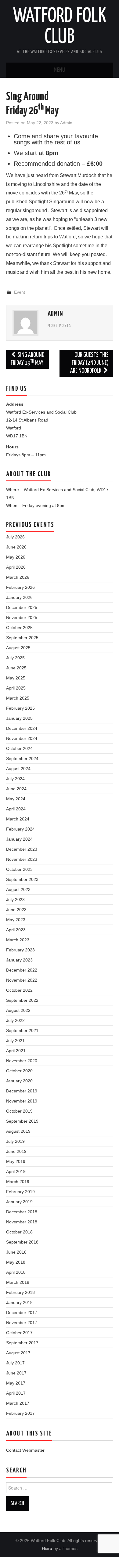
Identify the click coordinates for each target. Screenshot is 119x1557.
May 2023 (15, 919)
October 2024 (19, 748)
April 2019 (16, 1171)
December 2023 (21, 849)
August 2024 (18, 768)
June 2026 (16, 547)
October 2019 (19, 1111)
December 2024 (21, 728)
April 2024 (16, 808)
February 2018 (20, 1292)
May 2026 (15, 557)
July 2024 (15, 778)
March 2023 (17, 939)
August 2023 (18, 889)
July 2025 (15, 657)
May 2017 (15, 1383)
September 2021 (22, 1030)
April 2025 (16, 688)
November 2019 (21, 1101)
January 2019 (19, 1201)
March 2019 (17, 1181)
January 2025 (19, 718)
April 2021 (16, 1050)
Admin (66, 122)
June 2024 (16, 788)
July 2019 (15, 1141)
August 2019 (18, 1131)
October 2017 (19, 1332)
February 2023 (20, 949)
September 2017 (22, 1342)
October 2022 (19, 990)
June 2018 (16, 1252)
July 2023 (15, 899)
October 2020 (19, 1070)
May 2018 (15, 1262)
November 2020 (21, 1060)
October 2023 (19, 869)
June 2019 (16, 1151)
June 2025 (16, 667)
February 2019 (20, 1191)
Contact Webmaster (25, 1450)
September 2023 (22, 879)
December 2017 (21, 1312)
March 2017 (17, 1403)
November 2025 (21, 617)
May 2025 (15, 677)
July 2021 (15, 1040)
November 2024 (21, 738)
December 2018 (21, 1211)
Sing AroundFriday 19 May (28, 359)
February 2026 (20, 587)
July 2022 (15, 1020)
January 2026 (19, 597)
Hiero (47, 1548)
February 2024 (20, 829)
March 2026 (17, 577)
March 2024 (17, 819)
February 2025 (20, 708)
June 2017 (16, 1373)
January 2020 (19, 1080)
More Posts (59, 326)
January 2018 (19, 1302)
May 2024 (15, 798)
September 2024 (22, 758)
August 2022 (18, 1010)
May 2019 (15, 1161)
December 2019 (21, 1090)
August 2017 (18, 1352)
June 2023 (16, 909)
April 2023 (16, 929)
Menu (59, 70)
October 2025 (19, 627)
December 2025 (21, 607)
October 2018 (19, 1231)
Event (19, 292)
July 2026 (15, 536)
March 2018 (17, 1282)
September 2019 (22, 1121)
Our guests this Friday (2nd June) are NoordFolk (89, 363)
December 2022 (21, 970)
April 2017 (16, 1393)
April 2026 (16, 567)
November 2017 (21, 1322)
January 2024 (19, 839)
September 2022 (22, 1000)
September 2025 (22, 637)
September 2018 (22, 1242)
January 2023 (19, 960)
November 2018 (21, 1221)
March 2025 (17, 698)
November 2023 (21, 859)
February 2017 (20, 1413)
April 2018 (16, 1272)
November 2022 (21, 980)
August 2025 (18, 647)
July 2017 (15, 1362)
